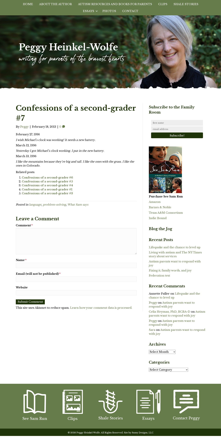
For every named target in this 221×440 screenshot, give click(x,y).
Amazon (155, 202)
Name (21, 260)
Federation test (159, 275)
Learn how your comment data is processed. (101, 307)
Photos (109, 11)
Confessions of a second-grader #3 (47, 193)
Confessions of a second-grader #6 (47, 177)
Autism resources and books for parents (115, 4)
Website (22, 287)
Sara (152, 330)
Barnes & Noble (160, 207)
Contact (130, 11)
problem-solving (54, 204)
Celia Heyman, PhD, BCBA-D (169, 311)
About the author (55, 4)
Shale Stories (185, 4)
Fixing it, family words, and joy (170, 270)
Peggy (153, 302)
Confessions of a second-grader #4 (47, 185)
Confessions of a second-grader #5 (47, 181)
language (35, 204)
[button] (96, 11)
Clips (162, 4)
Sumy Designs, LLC (142, 432)
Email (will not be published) (38, 273)
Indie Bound (158, 218)
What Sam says (77, 204)
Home (28, 4)
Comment (24, 225)
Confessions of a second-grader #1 (47, 189)
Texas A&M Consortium (166, 212)
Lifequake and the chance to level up (174, 247)
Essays (88, 11)
